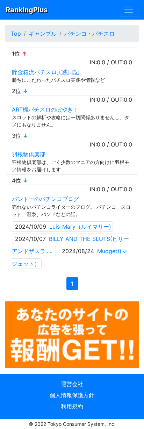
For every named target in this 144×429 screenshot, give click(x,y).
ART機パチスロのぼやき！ (45, 109)
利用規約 (72, 406)
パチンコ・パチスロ (89, 33)
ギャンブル (43, 33)
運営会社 (72, 383)
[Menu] (128, 10)
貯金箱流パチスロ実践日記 (45, 72)
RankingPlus (27, 10)
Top (16, 33)
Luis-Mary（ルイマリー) (80, 226)
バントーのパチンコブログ (45, 198)
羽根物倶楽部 (28, 154)
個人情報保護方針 (72, 395)
